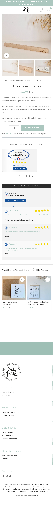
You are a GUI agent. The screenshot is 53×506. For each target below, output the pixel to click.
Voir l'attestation (15, 200)
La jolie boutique (16, 80)
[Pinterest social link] (10, 476)
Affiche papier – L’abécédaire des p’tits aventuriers (39, 303)
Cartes (38, 80)
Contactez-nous (8, 415)
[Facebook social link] (26, 176)
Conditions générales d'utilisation (25, 489)
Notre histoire (8, 392)
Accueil (5, 80)
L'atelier (5, 458)
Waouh (35, 495)
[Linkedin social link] (32, 176)
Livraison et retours (24, 486)
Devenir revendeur (9, 438)
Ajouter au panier (32, 128)
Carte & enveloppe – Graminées (10, 303)
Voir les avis (19, 169)
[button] (22, 279)
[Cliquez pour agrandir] (6, 55)
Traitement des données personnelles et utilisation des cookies (27, 490)
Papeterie (29, 80)
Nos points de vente (10, 455)
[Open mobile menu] (3, 10)
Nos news (6, 395)
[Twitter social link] (29, 176)
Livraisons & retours (10, 412)
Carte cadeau (7, 432)
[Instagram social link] (6, 476)
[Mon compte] (42, 10)
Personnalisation (9, 435)
